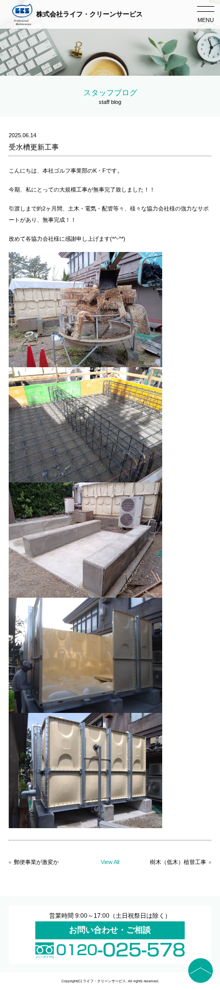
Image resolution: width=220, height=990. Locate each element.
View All (110, 862)
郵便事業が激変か (36, 862)
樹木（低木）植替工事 (178, 862)
